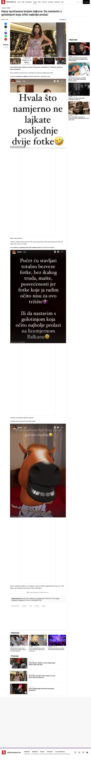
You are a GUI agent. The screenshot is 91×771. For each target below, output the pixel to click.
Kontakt (42, 751)
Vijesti (18, 2)
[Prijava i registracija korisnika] (82, 1)
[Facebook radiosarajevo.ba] (75, 752)
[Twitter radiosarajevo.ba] (79, 752)
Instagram (21, 600)
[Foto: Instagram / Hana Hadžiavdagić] (15, 61)
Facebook (14, 600)
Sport (39, 2)
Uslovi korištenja (60, 751)
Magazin (35, 2)
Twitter (57, 598)
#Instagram (24, 606)
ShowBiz (8, 7)
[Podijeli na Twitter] (5, 27)
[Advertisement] (38, 619)
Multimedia (50, 2)
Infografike (57, 2)
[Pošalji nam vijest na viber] (83, 752)
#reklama (43, 606)
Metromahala (28, 2)
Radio (62, 2)
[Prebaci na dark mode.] (77, 1)
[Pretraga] (79, 2)
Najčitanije (15, 633)
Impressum (35, 751)
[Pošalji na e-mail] (5, 30)
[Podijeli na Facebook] (5, 23)
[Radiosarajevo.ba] (11, 752)
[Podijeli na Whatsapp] (5, 36)
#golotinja (37, 606)
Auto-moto (44, 2)
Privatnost (50, 751)
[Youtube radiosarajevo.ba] (87, 752)
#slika (31, 606)
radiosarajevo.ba (36, 753)
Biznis (23, 2)
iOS (43, 598)
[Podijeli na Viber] (5, 33)
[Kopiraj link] (5, 39)
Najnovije (73, 39)
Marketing (27, 751)
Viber (36, 600)
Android (39, 598)
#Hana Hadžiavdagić (15, 606)
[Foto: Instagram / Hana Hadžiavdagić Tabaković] (60, 61)
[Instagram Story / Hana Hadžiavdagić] (26, 61)
